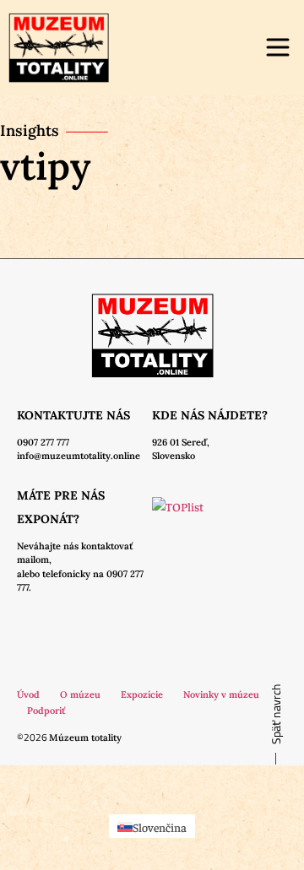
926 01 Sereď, (180, 442)
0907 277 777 (43, 442)
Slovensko (173, 456)
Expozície (142, 694)
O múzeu (80, 694)
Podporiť (46, 710)
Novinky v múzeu (221, 694)
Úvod (28, 694)
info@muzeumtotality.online (78, 456)
